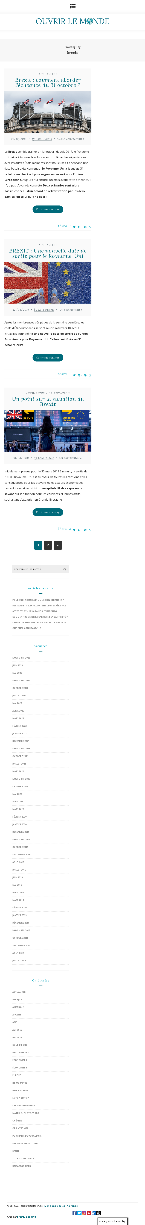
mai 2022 (17, 703)
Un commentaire (70, 309)
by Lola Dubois (42, 139)
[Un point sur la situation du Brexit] (47, 432)
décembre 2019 (20, 831)
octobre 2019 (20, 847)
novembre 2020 (21, 778)
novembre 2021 (21, 748)
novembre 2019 (21, 839)
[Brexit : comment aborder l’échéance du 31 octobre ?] (47, 113)
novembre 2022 (21, 680)
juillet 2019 (19, 869)
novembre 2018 (21, 930)
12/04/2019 (21, 309)
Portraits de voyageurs (27, 1135)
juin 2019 (17, 877)
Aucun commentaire (70, 139)
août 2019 (18, 862)
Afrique (17, 999)
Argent (16, 1014)
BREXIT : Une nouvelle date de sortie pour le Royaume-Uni (48, 253)
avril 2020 (18, 801)
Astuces (17, 1029)
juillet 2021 (19, 763)
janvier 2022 (19, 733)
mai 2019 (17, 884)
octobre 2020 (20, 786)
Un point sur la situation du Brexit (48, 401)
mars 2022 (18, 718)
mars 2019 (18, 900)
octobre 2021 (20, 756)
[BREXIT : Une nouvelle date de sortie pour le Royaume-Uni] (47, 283)
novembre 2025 (21, 657)
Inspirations (20, 1090)
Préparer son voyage (25, 1143)
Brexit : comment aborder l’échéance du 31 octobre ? (48, 82)
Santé (15, 1150)
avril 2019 (18, 892)
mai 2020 (17, 794)
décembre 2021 (20, 741)
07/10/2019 (19, 139)
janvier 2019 (19, 915)
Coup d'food (20, 1044)
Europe (16, 1075)
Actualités (48, 74)
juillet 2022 (19, 695)
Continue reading (48, 209)
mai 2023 (17, 672)
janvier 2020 (19, 824)
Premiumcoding (26, 1216)
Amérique (18, 1007)
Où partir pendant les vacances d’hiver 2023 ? (39, 622)
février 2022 (19, 725)
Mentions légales (54, 1205)
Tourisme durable (23, 1158)
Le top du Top (20, 1097)
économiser (19, 1060)
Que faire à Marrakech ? (26, 628)
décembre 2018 (20, 922)
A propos (72, 1205)
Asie (14, 1022)
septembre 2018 (21, 945)
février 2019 (19, 907)
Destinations (20, 1052)
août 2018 (18, 953)
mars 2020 (18, 809)
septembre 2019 (21, 854)
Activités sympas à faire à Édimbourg (34, 611)
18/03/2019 (21, 458)
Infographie (19, 1082)
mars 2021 (18, 771)
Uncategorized (21, 1166)
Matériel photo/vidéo (25, 1113)
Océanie (17, 1120)
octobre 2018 (20, 937)
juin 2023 (17, 665)
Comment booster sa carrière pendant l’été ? (40, 616)
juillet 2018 (19, 960)
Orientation (59, 393)
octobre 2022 (20, 688)
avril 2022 (18, 710)
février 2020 (19, 816)
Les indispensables (23, 1105)
